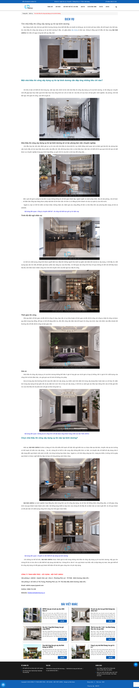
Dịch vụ (83, 6)
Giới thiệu (58, 6)
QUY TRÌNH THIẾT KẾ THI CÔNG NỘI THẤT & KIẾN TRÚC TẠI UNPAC (106, 669)
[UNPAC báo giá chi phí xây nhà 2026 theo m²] (32, 615)
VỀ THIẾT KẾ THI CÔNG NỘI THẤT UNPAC (33, 668)
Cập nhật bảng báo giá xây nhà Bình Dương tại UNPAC (53, 646)
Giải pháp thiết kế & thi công (70, 6)
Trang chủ (50, 6)
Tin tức (101, 6)
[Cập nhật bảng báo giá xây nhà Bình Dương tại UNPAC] (32, 651)
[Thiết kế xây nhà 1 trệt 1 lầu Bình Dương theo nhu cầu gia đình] (81, 633)
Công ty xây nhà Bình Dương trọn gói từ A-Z (102, 646)
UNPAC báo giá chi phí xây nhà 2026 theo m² (53, 610)
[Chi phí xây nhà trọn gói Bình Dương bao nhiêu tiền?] (81, 615)
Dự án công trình (92, 6)
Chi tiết (62, 621)
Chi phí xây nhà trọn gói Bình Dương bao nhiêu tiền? (103, 610)
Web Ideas (72, 682)
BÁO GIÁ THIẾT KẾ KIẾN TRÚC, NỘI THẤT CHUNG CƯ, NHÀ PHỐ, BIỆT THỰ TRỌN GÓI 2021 (107, 674)
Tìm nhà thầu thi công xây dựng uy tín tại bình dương (47, 13)
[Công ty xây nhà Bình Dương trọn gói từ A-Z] (81, 651)
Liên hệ (107, 6)
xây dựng (74, 30)
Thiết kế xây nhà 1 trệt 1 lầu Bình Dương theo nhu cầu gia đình (103, 628)
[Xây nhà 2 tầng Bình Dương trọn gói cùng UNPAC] (32, 633)
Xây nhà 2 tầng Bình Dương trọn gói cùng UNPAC (53, 628)
